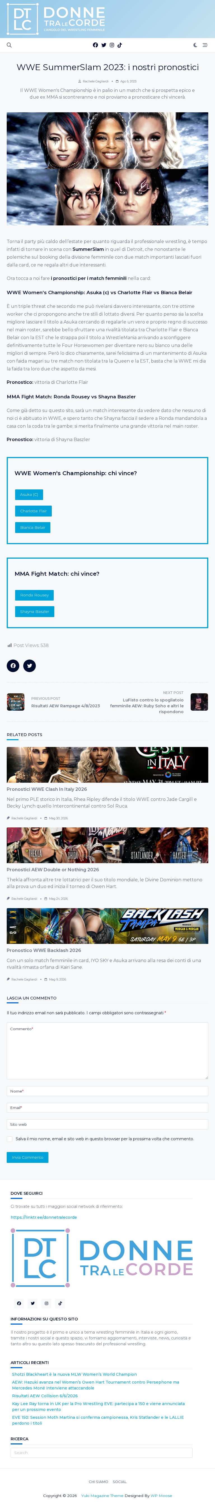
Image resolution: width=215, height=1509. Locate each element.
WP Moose (161, 1495)
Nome (17, 1091)
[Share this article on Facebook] (13, 666)
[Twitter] (103, 45)
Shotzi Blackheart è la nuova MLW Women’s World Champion (74, 1374)
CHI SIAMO (98, 1482)
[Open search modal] (9, 45)
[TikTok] (120, 45)
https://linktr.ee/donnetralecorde (44, 1217)
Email (16, 1107)
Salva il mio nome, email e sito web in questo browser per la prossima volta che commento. (105, 1138)
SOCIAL (120, 1482)
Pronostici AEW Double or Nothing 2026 (53, 869)
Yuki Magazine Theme (102, 1495)
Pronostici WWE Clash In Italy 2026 (47, 789)
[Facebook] (95, 45)
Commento (21, 1029)
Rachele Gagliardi (96, 81)
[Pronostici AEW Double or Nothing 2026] (107, 845)
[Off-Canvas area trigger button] (205, 45)
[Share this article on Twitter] (29, 666)
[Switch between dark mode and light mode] (195, 45)
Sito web (18, 1124)
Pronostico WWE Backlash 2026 (44, 950)
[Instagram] (112, 45)
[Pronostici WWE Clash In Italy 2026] (107, 765)
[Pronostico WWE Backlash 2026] (107, 926)
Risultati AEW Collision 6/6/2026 (45, 1395)
